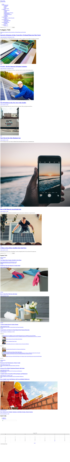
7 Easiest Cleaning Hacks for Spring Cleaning (9, 324)
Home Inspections (7, 13)
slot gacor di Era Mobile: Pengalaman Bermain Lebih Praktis (12, 368)
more (1, 366)
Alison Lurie (2, 37)
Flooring (5, 6)
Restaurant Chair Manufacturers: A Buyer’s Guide (10, 362)
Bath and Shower (6, 10)
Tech (1, 64)
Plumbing (5, 23)
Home (3, 4)
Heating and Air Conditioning (8, 12)
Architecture (6, 5)
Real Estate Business (5, 19)
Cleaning (1, 258)
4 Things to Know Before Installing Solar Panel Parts (13, 248)
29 (54, 440)
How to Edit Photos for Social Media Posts (10, 209)
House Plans (6, 16)
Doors (5, 7)
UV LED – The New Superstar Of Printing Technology (13, 66)
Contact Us (4, 24)
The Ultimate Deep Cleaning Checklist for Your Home (10, 260)
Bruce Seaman (2, 413)
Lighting (5, 18)
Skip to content (2, 0)
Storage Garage (6, 8)
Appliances (4, 9)
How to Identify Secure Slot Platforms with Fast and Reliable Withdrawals (14, 379)
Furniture (5, 11)
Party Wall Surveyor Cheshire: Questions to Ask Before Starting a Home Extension (16, 411)
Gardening (5, 15)
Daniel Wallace (2, 364)
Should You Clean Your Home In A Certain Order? (10, 265)
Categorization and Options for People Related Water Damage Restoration (14, 329)
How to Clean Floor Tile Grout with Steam (8, 293)
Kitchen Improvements (5, 22)
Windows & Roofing (7, 20)
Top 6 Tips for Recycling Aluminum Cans (10, 138)
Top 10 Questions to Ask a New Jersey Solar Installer (13, 102)
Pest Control (6, 21)
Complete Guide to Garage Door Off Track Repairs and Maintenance (13, 373)
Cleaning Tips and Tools (8, 14)
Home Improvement (3, 371)
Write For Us (6, 25)
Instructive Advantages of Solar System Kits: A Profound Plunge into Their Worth (20, 35)
